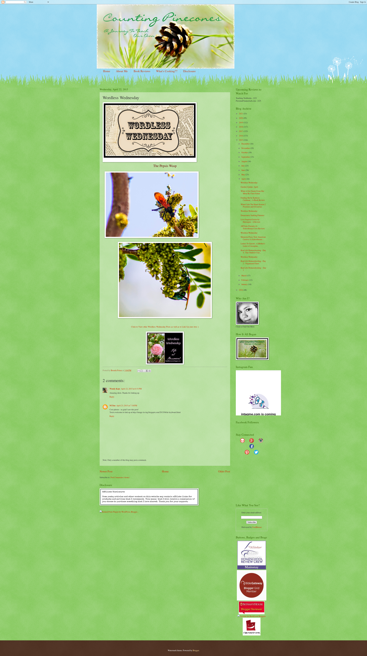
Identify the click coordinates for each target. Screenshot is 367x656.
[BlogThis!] (141, 370)
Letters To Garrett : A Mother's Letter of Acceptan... (253, 244)
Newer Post (106, 471)
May (243, 174)
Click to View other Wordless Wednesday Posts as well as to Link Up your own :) (165, 326)
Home (106, 71)
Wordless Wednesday (249, 182)
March (244, 275)
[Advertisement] (254, 480)
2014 (241, 289)
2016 (241, 135)
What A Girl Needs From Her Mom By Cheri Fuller (252, 192)
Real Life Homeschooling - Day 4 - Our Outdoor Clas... (253, 251)
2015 (241, 140)
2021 (241, 113)
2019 (241, 122)
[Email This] (138, 370)
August (244, 161)
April (243, 178)
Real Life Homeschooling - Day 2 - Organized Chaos (253, 262)
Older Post (224, 471)
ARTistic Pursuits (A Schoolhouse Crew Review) (253, 227)
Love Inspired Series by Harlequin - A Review (250, 220)
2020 (241, 118)
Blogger (196, 650)
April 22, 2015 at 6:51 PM (131, 388)
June (243, 170)
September (245, 157)
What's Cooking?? (166, 71)
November (245, 148)
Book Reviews (142, 71)
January (244, 284)
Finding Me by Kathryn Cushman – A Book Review (253, 199)
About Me (122, 71)
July (243, 165)
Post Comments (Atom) (120, 477)
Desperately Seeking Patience (252, 215)
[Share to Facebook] (147, 370)
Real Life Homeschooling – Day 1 (253, 269)
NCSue (113, 405)
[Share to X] (144, 370)
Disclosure (189, 71)
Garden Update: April (249, 186)
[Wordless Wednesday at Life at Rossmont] (165, 363)
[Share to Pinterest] (149, 370)
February (245, 280)
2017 (241, 131)
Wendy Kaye (115, 388)
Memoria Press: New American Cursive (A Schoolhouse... (253, 238)
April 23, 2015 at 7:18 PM (126, 405)
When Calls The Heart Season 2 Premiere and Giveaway (253, 205)
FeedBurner (257, 527)
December (245, 143)
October (244, 152)
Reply (112, 396)
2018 (241, 126)
